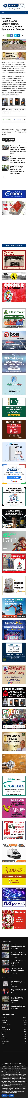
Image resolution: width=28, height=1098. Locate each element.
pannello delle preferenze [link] (7, 1090)
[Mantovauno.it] (14, 5)
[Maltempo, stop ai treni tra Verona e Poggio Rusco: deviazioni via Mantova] (5, 999)
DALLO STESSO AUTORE (9, 141)
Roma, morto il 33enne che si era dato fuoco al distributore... (18, 962)
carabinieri (22, 109)
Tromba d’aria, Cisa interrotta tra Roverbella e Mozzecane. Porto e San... (18, 946)
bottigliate (16, 109)
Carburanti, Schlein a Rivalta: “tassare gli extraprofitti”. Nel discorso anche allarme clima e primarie (17, 169)
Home (3, 15)
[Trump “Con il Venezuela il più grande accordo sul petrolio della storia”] (5, 991)
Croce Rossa (9, 111)
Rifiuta (11, 1095)
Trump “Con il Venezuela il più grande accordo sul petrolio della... (18, 991)
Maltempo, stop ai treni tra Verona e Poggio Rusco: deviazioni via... (17, 999)
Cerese (3, 111)
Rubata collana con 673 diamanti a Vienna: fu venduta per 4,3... (18, 983)
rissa (19, 111)
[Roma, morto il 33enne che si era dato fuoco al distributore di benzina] (5, 962)
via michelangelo (6, 113)
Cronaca (8, 15)
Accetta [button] (4, 1095)
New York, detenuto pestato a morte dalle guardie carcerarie (20, 131)
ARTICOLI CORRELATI (8, 139)
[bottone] (14, 245)
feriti (15, 111)
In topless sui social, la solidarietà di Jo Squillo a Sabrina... (17, 970)
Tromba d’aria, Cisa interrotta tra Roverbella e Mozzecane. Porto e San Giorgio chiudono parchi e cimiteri (18, 149)
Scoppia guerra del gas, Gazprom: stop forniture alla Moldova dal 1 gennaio (8, 132)
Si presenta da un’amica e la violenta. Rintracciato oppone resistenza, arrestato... (18, 954)
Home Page (8, 18)
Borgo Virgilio (9, 109)
